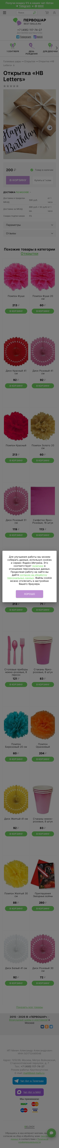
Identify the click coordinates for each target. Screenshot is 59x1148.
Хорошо (29, 593)
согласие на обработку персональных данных (27, 576)
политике (37, 565)
